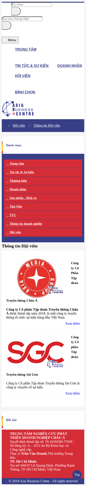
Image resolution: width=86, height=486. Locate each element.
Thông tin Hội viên (46, 125)
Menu (11, 40)
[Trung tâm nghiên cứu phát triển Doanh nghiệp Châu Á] (18, 115)
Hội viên (19, 125)
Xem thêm (72, 323)
